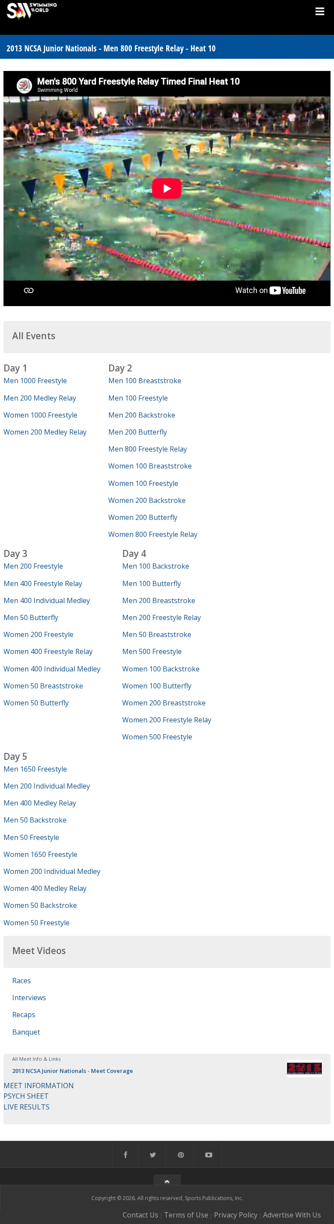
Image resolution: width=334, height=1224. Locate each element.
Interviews (29, 997)
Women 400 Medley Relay (45, 888)
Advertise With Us (292, 1215)
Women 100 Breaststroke (150, 466)
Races (21, 980)
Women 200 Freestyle (38, 634)
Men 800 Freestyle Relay (147, 449)
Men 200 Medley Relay (39, 398)
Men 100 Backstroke (155, 566)
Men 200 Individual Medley (46, 786)
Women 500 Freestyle (157, 737)
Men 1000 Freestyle (35, 380)
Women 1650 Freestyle (40, 854)
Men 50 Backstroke (35, 820)
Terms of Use (186, 1215)
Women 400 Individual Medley (51, 669)
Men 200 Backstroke (141, 415)
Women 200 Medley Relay (45, 432)
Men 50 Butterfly (30, 617)
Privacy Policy (235, 1215)
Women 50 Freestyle (36, 922)
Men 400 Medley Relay (39, 803)
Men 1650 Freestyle (35, 769)
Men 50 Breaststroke (156, 634)
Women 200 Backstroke (147, 500)
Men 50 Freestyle (31, 837)
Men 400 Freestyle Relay (42, 583)
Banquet (26, 1032)
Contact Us (140, 1215)
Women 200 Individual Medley (51, 871)
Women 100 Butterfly (156, 686)
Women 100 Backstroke (161, 669)
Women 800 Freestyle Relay (152, 534)
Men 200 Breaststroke (158, 600)
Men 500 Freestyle (152, 651)
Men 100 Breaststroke (144, 380)
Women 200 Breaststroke (164, 703)
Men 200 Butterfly (137, 432)
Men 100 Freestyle (138, 398)
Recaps (23, 1014)
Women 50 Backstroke (40, 905)
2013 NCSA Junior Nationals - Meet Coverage (72, 1071)
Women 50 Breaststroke (43, 686)
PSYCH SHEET (26, 1096)
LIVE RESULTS (26, 1107)
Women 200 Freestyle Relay (166, 720)
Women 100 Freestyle (143, 483)
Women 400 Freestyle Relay (48, 651)
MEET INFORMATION (38, 1085)
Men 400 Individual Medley (46, 600)
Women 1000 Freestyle (40, 415)
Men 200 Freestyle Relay (161, 617)
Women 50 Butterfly (36, 703)
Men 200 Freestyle (33, 566)
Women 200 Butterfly (142, 517)
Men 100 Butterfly (151, 583)
